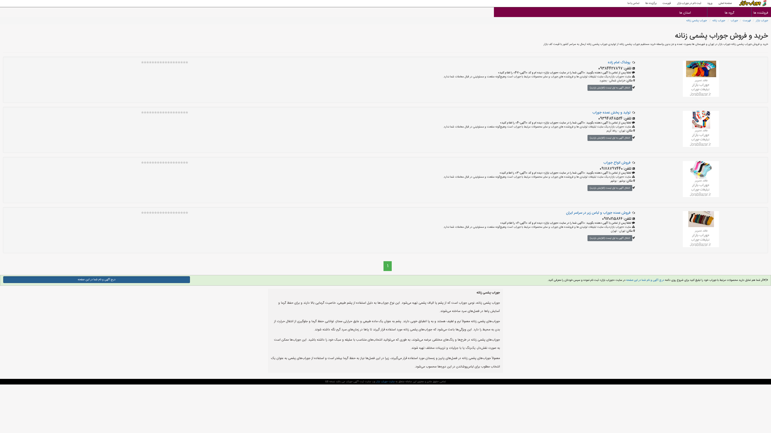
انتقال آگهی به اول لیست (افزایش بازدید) (610, 88)
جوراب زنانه (719, 20)
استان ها (685, 13)
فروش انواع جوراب (616, 163)
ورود (709, 3)
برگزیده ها (651, 3)
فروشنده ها (761, 13)
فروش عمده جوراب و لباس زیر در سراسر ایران (598, 213)
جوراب (734, 20)
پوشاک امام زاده (619, 63)
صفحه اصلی (725, 3)
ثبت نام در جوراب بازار (689, 3)
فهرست (667, 3)
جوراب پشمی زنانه (697, 20)
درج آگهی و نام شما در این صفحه (644, 280)
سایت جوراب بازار (385, 381)
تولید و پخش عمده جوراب (611, 113)
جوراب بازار (762, 20)
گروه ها (729, 13)
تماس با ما (633, 3)
